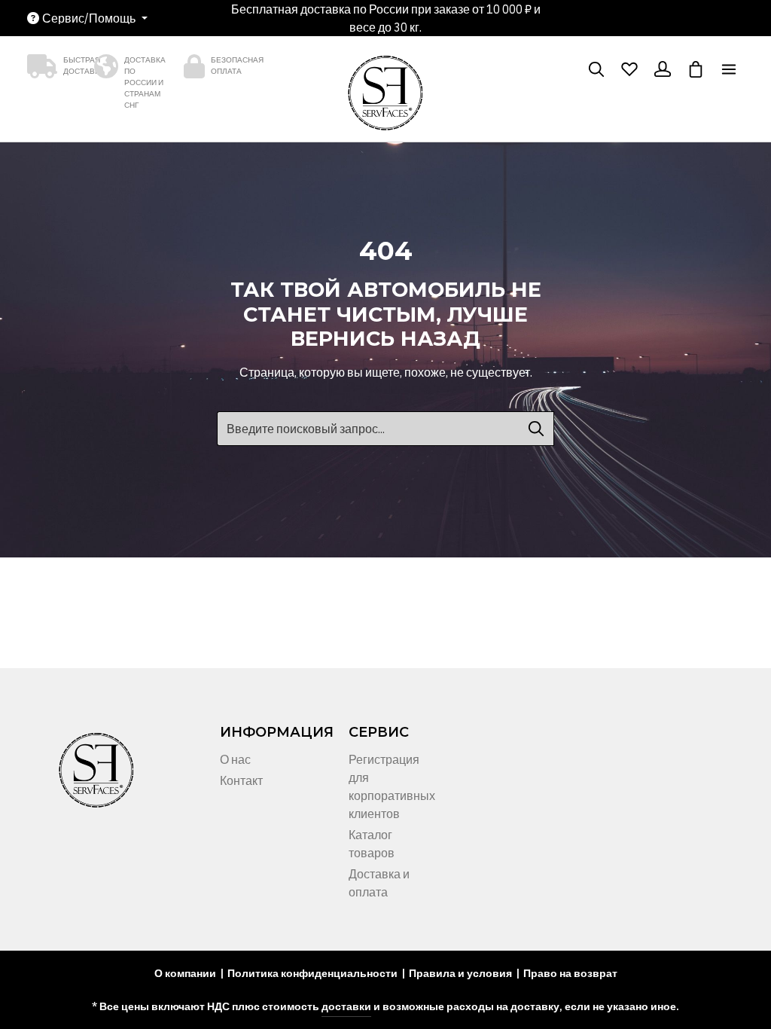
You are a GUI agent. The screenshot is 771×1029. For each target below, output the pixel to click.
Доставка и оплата (379, 882)
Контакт (241, 780)
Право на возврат (570, 973)
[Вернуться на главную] (385, 98)
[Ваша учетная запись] (663, 69)
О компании (185, 973)
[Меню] (729, 69)
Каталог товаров (372, 843)
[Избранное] (629, 69)
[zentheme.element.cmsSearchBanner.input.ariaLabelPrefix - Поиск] (536, 428)
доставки (346, 1006)
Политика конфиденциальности (312, 973)
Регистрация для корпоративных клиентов (392, 786)
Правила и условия (460, 973)
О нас (235, 759)
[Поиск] (596, 69)
